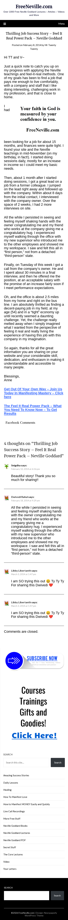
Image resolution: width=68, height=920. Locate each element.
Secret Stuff (9, 847)
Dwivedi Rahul (19, 496)
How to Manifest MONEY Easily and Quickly (26, 804)
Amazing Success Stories (16, 775)
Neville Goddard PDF (14, 840)
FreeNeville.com (34, 7)
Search (7, 754)
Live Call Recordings (14, 811)
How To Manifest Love (15, 796)
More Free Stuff (11, 818)
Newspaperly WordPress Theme (41, 914)
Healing (7, 789)
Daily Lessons (10, 782)
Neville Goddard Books (15, 825)
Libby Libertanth (21, 570)
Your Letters (9, 868)
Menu (61, 23)
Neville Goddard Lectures (16, 832)
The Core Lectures (13, 854)
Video (6, 861)
